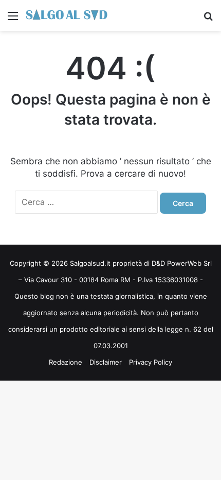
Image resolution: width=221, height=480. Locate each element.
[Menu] (13, 19)
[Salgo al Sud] (67, 15)
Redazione (65, 362)
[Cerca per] (208, 19)
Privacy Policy (150, 362)
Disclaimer (105, 362)
